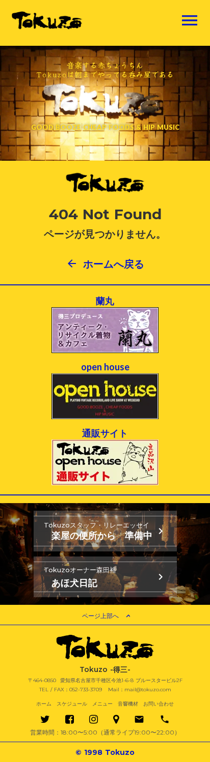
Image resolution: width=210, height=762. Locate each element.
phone (165, 719)
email (139, 719)
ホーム (43, 704)
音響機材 (128, 704)
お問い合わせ (158, 704)
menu (189, 20)
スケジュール (72, 704)
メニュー (102, 704)
